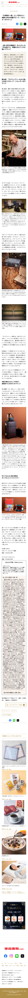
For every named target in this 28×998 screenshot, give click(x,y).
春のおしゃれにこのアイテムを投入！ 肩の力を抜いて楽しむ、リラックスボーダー (14, 584)
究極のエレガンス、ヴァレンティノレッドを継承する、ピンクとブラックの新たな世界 (13, 669)
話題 (21, 965)
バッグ (14, 710)
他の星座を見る (14, 926)
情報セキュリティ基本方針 (7, 979)
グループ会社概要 (17, 977)
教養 (6, 965)
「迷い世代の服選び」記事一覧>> (12, 692)
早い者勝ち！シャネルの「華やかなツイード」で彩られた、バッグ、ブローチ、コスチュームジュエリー (14, 627)
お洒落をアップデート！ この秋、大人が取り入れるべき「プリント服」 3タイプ (13, 630)
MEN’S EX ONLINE (6, 975)
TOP (3, 6)
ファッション (10, 6)
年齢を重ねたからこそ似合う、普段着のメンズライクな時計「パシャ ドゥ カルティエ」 (13, 651)
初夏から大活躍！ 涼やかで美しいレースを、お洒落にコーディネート (14, 595)
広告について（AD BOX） (7, 983)
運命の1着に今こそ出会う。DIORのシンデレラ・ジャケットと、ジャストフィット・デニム (13, 581)
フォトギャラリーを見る (15, 705)
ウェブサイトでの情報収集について (9, 981)
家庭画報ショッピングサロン (8, 970)
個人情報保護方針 (17, 979)
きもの (10, 965)
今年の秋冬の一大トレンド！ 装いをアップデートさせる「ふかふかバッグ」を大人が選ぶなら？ (14, 620)
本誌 (25, 965)
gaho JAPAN (4, 972)
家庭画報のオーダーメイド (13, 972)
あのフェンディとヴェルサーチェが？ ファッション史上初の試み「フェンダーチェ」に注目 (14, 592)
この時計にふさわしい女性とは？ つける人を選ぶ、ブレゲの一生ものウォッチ (14, 598)
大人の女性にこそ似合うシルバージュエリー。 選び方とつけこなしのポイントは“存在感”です (14, 648)
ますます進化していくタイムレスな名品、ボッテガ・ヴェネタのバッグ (14, 604)
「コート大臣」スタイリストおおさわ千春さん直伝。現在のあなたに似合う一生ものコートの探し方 (13, 658)
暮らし (16, 963)
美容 (21, 963)
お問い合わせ (20, 981)
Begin (12, 975)
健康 (3, 965)
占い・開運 (16, 965)
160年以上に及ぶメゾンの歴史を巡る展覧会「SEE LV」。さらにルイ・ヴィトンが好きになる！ (14, 617)
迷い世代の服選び (7, 714)
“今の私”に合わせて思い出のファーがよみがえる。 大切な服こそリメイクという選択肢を (13, 661)
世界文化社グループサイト (7, 977)
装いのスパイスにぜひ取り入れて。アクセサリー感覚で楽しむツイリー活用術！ (14, 637)
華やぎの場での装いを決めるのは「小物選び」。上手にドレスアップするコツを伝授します (14, 687)
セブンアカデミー (18, 970)
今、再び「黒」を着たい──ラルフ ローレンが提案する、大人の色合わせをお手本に (14, 684)
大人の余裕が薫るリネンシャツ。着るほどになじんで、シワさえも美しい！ (14, 607)
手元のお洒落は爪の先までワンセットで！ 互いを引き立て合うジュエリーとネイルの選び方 (14, 601)
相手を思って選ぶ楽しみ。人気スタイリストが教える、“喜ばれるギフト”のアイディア (14, 681)
